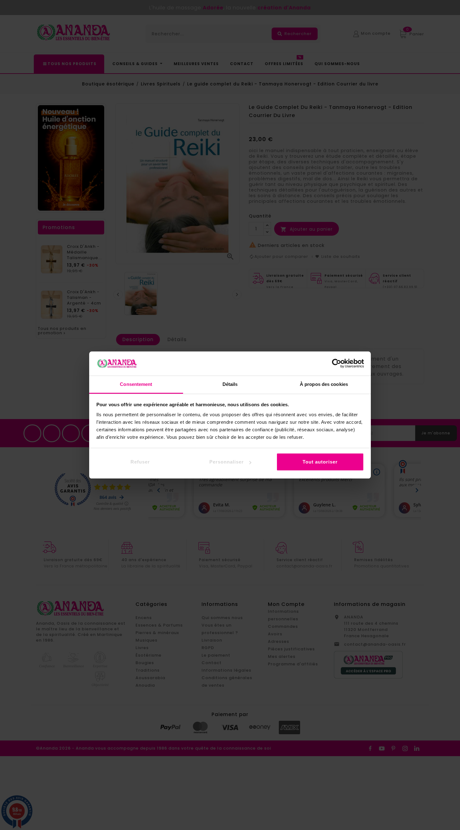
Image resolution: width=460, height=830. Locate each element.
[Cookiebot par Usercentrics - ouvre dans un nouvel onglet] (336, 363)
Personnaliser (226, 461)
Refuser (140, 461)
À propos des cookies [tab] (324, 384)
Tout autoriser (320, 461)
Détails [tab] (230, 384)
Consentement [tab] (136, 384)
